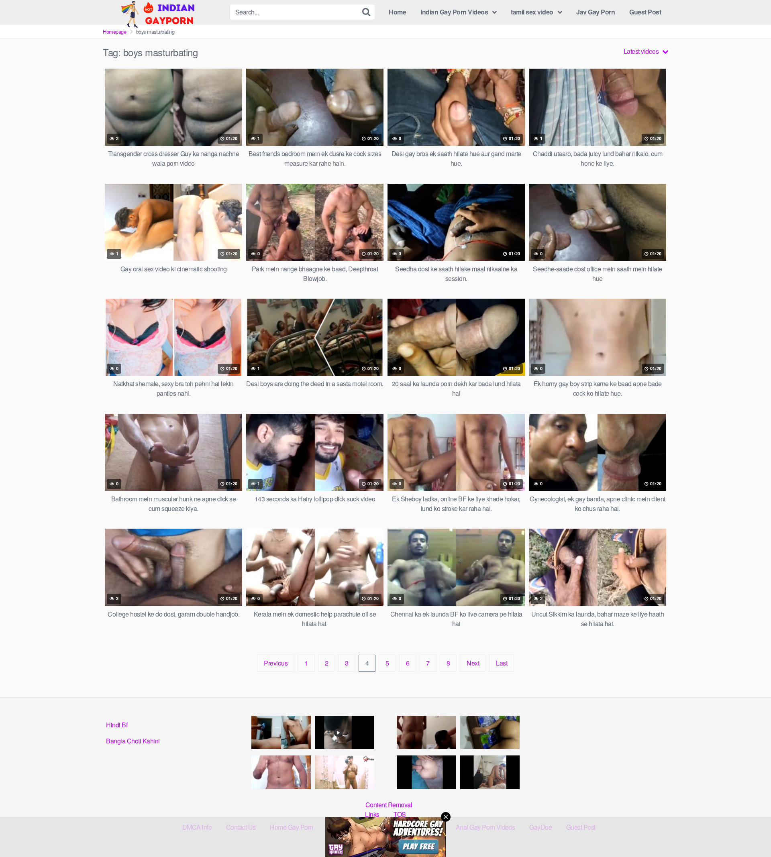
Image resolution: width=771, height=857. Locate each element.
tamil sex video (532, 11)
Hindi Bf (116, 724)
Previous (276, 663)
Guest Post (645, 11)
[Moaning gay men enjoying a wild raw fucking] (490, 772)
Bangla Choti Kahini (133, 740)
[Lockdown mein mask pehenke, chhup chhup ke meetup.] (281, 732)
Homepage (114, 31)
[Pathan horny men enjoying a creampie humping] (426, 772)
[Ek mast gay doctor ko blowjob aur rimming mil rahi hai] (426, 732)
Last (501, 663)
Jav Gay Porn (595, 11)
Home (397, 11)
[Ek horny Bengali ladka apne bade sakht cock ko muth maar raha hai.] (281, 772)
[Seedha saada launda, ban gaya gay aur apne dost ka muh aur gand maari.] (344, 772)
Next (473, 663)
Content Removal (388, 804)
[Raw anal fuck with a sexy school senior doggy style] (490, 732)
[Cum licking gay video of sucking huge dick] (344, 732)
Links (372, 814)
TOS (400, 814)
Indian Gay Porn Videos (454, 11)
